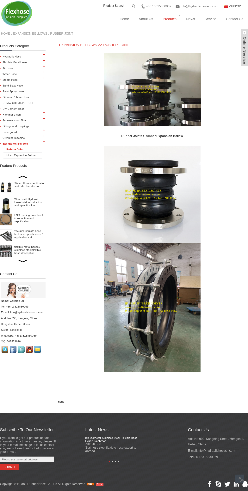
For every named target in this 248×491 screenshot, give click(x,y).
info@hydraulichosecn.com (199, 6)
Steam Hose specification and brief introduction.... (29, 185)
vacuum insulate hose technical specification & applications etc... (29, 234)
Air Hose (8, 68)
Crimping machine (14, 137)
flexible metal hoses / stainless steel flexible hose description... (27, 249)
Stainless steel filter (14, 120)
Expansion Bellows (30, 33)
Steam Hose (10, 79)
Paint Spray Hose (13, 91)
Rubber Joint (61, 33)
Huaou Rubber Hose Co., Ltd (37, 484)
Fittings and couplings (16, 126)
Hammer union (12, 114)
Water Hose (10, 73)
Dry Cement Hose (13, 108)
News (190, 19)
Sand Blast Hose (13, 85)
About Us (146, 19)
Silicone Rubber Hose (16, 97)
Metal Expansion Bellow (20, 155)
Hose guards (10, 132)
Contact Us (234, 19)
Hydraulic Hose (12, 56)
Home (124, 19)
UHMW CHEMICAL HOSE (18, 103)
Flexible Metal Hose (15, 62)
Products (170, 19)
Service (210, 19)
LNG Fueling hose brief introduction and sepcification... (28, 218)
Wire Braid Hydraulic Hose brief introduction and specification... (28, 202)
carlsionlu (16, 329)
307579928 (14, 341)
